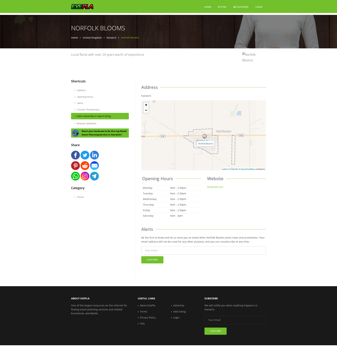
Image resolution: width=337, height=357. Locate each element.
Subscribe (152, 259)
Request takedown (86, 123)
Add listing (179, 311)
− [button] (146, 110)
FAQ (142, 323)
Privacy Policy (148, 317)
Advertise (178, 305)
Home (207, 6)
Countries (241, 6)
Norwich (111, 37)
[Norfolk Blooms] (205, 136)
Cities (222, 6)
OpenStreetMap (247, 169)
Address (81, 90)
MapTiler (234, 169)
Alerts (80, 103)
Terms (143, 311)
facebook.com (215, 187)
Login (258, 6)
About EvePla (147, 305)
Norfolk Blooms (205, 143)
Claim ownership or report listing (94, 116)
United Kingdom (92, 37)
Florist (80, 197)
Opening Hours (85, 96)
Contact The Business (88, 109)
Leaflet (224, 169)
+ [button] (146, 105)
